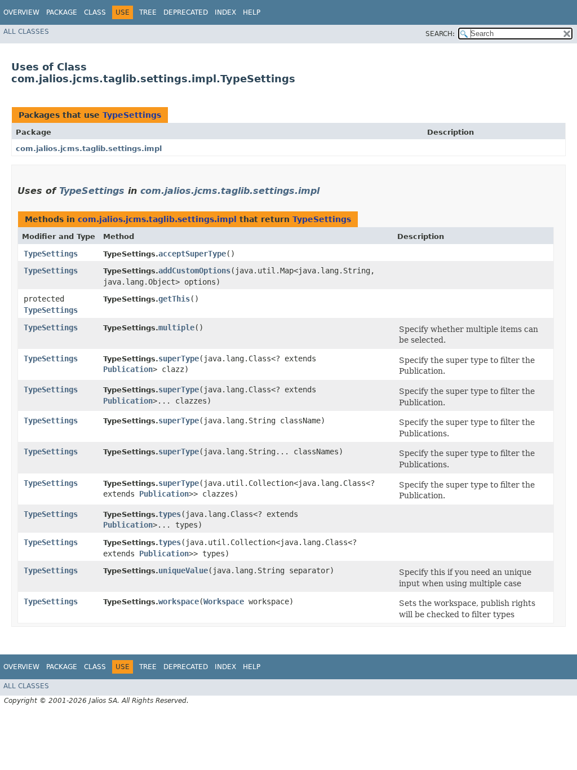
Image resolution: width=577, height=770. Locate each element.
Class (95, 12)
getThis (174, 298)
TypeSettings (132, 115)
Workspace (223, 601)
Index (225, 12)
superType (178, 358)
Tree (148, 12)
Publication (128, 369)
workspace (178, 601)
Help (251, 12)
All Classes (26, 32)
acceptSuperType (192, 253)
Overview (21, 12)
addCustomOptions (194, 270)
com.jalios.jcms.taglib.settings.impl (89, 148)
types (169, 514)
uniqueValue (183, 570)
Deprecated (185, 12)
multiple (176, 327)
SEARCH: (440, 34)
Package (61, 12)
